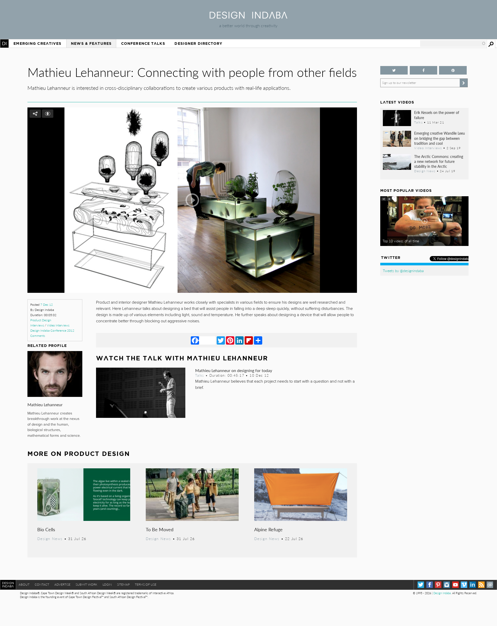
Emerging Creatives (37, 43)
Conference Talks (143, 43)
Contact (42, 584)
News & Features (91, 43)
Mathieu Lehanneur (45, 404)
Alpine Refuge (268, 529)
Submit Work (86, 584)
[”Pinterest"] (453, 70)
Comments (37, 335)
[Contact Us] (490, 584)
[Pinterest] (230, 340)
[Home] (248, 17)
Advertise (62, 584)
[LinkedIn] (239, 340)
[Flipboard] (249, 340)
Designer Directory (198, 43)
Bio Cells (46, 529)
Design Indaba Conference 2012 (52, 330)
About (24, 584)
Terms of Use (145, 584)
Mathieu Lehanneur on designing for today (233, 370)
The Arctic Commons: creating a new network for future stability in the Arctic (438, 161)
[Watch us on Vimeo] (464, 584)
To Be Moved (159, 529)
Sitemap (123, 584)
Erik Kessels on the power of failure (436, 115)
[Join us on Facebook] (423, 70)
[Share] (258, 340)
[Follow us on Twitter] (394, 70)
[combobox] (453, 43)
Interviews (37, 325)
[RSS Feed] (481, 584)
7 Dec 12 (46, 304)
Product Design (40, 320)
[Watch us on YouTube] (455, 584)
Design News (50, 538)
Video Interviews (58, 325)
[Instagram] (446, 584)
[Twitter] (221, 340)
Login (107, 584)
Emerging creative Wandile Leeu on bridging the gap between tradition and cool (439, 137)
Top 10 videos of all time (401, 241)
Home (4, 43)
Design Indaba (442, 593)
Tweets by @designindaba (403, 270)
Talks (199, 375)
